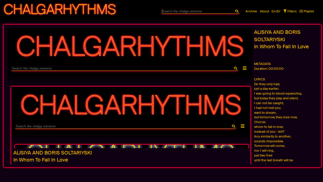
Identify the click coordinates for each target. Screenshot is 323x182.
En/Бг (276, 11)
